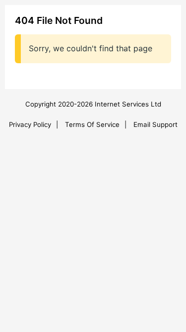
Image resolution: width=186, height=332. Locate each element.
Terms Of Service (92, 124)
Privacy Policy (30, 124)
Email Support (155, 124)
